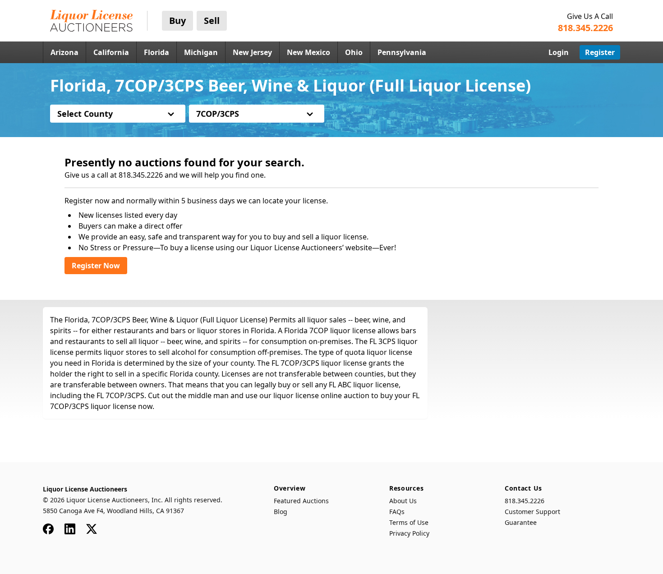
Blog (280, 511)
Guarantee (521, 522)
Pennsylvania (402, 52)
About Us (403, 500)
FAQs (397, 511)
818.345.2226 (524, 500)
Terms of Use (408, 522)
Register (600, 52)
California (111, 52)
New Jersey (252, 52)
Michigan (201, 52)
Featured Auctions (301, 500)
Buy (177, 20)
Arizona (64, 52)
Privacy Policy (409, 533)
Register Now (96, 266)
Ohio (354, 52)
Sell (212, 20)
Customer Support (532, 511)
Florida (156, 52)
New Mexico (308, 52)
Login (558, 52)
